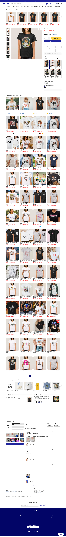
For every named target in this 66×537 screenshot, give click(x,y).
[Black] (45, 87)
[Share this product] (38, 29)
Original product (31, 444)
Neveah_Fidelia (54, 34)
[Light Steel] (47, 83)
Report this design (56, 402)
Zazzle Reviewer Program (29, 453)
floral (15, 491)
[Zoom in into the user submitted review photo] (8, 435)
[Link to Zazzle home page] (6, 3)
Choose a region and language (32, 525)
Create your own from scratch (29, 403)
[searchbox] (29, 3)
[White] (45, 83)
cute (6, 491)
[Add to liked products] (41, 29)
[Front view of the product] (26, 43)
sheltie (11, 494)
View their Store (40, 402)
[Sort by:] (60, 58)
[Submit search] (47, 4)
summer (13, 491)
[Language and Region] (57, 3)
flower (8, 491)
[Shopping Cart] (62, 3)
